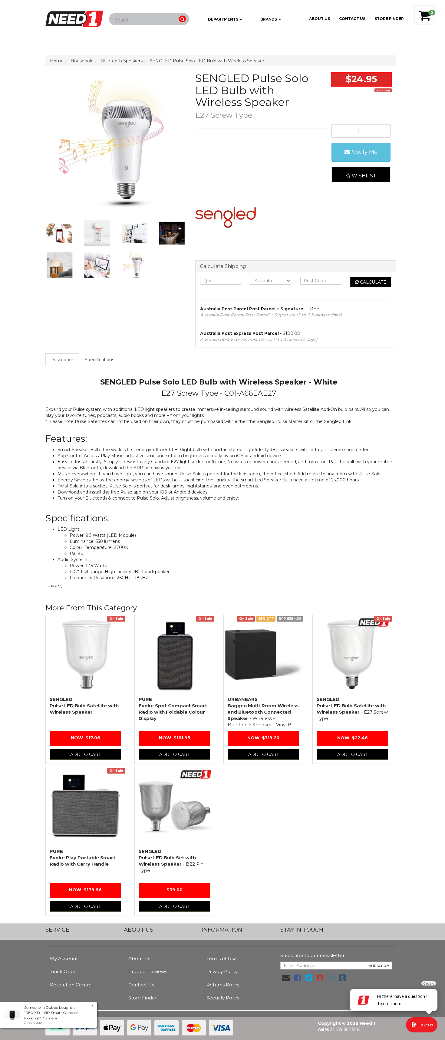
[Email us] (286, 978)
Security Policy (222, 998)
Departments (223, 19)
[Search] (182, 19)
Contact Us (352, 18)
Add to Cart (85, 754)
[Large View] (59, 233)
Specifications (99, 359)
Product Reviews (147, 971)
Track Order (63, 971)
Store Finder (142, 998)
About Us (319, 18)
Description (62, 359)
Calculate (372, 282)
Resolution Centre (71, 985)
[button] (361, 174)
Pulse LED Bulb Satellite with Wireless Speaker (84, 705)
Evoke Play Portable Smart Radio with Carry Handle (82, 857)
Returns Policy (222, 985)
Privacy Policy (222, 971)
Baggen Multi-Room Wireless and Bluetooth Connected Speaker (263, 712)
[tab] (62, 359)
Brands (268, 19)
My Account (64, 958)
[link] (297, 978)
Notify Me (363, 152)
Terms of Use (221, 958)
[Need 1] (74, 17)
